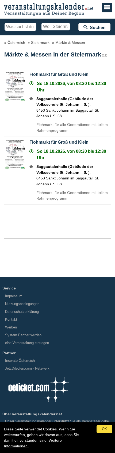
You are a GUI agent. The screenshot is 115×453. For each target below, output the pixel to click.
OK (104, 429)
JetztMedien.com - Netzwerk (27, 368)
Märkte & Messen (70, 42)
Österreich (16, 42)
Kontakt (11, 319)
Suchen (97, 27)
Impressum (13, 296)
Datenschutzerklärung (22, 312)
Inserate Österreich (20, 361)
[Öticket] (38, 404)
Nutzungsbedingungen (22, 304)
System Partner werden (23, 335)
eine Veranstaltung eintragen (27, 343)
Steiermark (40, 42)
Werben (11, 327)
